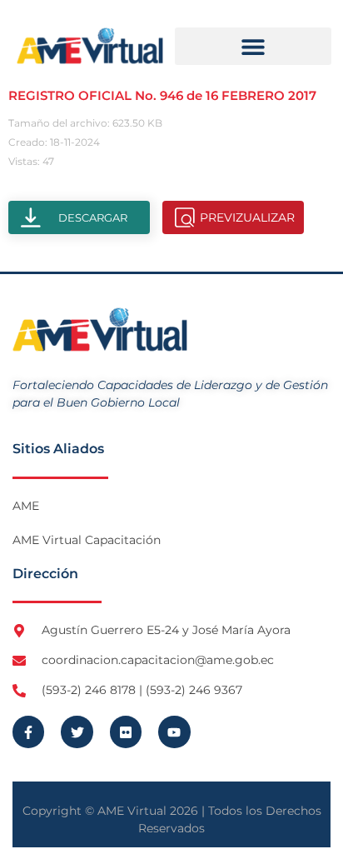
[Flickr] (126, 731)
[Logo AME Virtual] (90, 45)
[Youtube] (174, 731)
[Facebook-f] (28, 731)
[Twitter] (76, 731)
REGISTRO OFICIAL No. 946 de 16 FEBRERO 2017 (162, 95)
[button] (253, 46)
